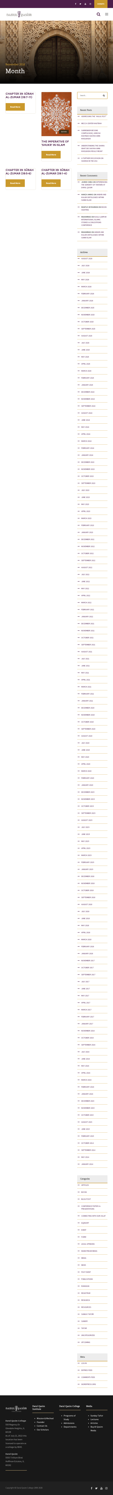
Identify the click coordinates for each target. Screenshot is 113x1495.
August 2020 (86, 736)
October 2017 (87, 967)
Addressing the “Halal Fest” (94, 116)
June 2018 (85, 918)
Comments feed (88, 1377)
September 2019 (88, 813)
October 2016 (87, 1037)
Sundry (84, 1321)
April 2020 (85, 764)
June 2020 (85, 750)
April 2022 (85, 595)
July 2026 (85, 265)
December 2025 (87, 307)
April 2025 (85, 364)
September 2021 (88, 644)
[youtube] (85, 4)
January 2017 (87, 1023)
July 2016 (85, 1052)
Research (85, 1300)
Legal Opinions (88, 1244)
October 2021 (87, 637)
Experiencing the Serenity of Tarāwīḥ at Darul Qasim (94, 185)
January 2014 (87, 1164)
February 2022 (87, 609)
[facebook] (75, 4)
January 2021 (87, 701)
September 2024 (88, 406)
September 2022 (88, 560)
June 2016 (85, 1059)
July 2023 (85, 490)
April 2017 (85, 1002)
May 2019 (85, 841)
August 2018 (86, 904)
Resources (86, 1307)
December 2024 (87, 392)
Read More (15, 107)
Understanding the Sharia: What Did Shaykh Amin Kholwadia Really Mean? (93, 148)
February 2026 (87, 293)
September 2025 (88, 328)
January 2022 (87, 616)
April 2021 (85, 679)
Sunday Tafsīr (87, 1314)
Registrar (85, 1293)
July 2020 (85, 743)
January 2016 (87, 1094)
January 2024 (87, 455)
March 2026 (86, 286)
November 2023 (88, 469)
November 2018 (88, 883)
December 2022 (87, 539)
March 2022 (86, 602)
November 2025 (88, 314)
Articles (85, 1185)
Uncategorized (88, 1335)
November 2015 (88, 1108)
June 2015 (85, 1129)
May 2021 (85, 672)
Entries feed (86, 1370)
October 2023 (87, 476)
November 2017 (88, 960)
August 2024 (86, 413)
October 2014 (87, 1143)
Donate (100, 4)
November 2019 (88, 799)
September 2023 (88, 483)
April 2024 (85, 434)
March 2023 (86, 518)
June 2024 (85, 420)
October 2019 (87, 806)
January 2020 (87, 785)
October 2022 (87, 553)
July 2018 (85, 911)
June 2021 (85, 665)
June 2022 (85, 581)
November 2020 (88, 715)
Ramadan (85, 1286)
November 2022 (88, 546)
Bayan (64, 132)
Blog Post (86, 1199)
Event (83, 1230)
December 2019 (87, 792)
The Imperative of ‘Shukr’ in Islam (55, 143)
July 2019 (85, 827)
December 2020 (87, 708)
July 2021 (85, 658)
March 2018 (86, 939)
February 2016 (87, 1087)
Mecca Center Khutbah (91, 123)
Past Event (86, 1272)
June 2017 (85, 988)
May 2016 (85, 1066)
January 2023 (87, 532)
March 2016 (86, 1080)
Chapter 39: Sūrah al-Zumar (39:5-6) (20, 171)
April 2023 (85, 511)
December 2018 (87, 876)
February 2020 (87, 778)
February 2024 (87, 448)
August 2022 (86, 567)
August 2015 (86, 1122)
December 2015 (87, 1101)
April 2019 (85, 848)
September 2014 (88, 1150)
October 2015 (87, 1115)
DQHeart (85, 1223)
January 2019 (87, 869)
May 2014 (85, 1157)
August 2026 (86, 258)
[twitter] (80, 4)
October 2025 (87, 321)
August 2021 (86, 651)
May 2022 (85, 588)
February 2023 (87, 525)
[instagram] (90, 4)
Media (83, 1258)
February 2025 (87, 378)
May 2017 (85, 995)
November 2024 (88, 399)
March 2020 (86, 771)
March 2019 (86, 855)
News (83, 1265)
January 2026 (87, 300)
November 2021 (88, 630)
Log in (84, 1363)
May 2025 (85, 357)
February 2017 (87, 1016)
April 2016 (85, 1073)
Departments (70, 1426)
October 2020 (87, 722)
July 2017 (85, 981)
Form (83, 1237)
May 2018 (85, 925)
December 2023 (87, 462)
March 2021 (86, 686)
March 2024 (86, 441)
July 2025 (85, 343)
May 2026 (85, 279)
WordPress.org (88, 1384)
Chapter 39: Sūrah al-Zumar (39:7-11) (20, 95)
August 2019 (86, 820)
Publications (87, 1279)
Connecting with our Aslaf (93, 1216)
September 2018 (88, 897)
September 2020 (88, 729)
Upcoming (85, 1342)
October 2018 (87, 890)
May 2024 (85, 427)
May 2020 (85, 757)
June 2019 (85, 834)
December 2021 (87, 623)
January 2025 (87, 385)
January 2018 (87, 953)
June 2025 (85, 350)
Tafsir (84, 1328)
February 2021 (87, 694)
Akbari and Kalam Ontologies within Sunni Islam (93, 197)
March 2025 (86, 371)
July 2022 (85, 574)
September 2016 (88, 1045)
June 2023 (85, 497)
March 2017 (86, 1009)
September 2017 (88, 974)
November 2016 (88, 1030)
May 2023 (85, 504)
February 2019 (87, 862)
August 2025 (86, 335)
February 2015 (87, 1136)
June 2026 (85, 272)
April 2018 (85, 932)
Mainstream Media (89, 1251)
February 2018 (87, 946)
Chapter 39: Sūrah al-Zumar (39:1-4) (55, 171)
